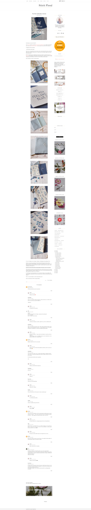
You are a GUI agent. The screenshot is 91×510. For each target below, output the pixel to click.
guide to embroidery (59, 93)
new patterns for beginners (40, 44)
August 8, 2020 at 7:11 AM (30, 401)
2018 (55, 270)
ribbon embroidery (57, 240)
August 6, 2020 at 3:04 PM (30, 287)
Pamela (29, 411)
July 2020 (57, 262)
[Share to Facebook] (47, 280)
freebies (59, 91)
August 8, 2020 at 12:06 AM (30, 369)
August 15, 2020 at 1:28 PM (30, 437)
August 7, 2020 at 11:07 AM (30, 352)
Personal (56, 230)
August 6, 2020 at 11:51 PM (30, 325)
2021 (55, 250)
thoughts (56, 243)
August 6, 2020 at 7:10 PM (32, 293)
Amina (30, 292)
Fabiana (29, 436)
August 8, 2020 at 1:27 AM (32, 320)
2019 (56, 269)
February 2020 (58, 267)
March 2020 (57, 266)
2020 (56, 251)
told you (29, 44)
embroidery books (60, 230)
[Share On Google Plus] (51, 280)
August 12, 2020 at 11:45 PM (32, 432)
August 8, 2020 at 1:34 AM (32, 364)
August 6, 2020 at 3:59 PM (30, 298)
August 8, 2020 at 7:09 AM (30, 390)
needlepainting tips (57, 237)
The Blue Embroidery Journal (60, 261)
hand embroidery (57, 234)
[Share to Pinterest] (50, 280)
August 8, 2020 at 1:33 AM (32, 346)
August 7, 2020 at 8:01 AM (30, 340)
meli (28, 448)
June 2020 (57, 263)
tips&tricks (60, 243)
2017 (55, 271)
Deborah (29, 339)
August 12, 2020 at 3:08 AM (30, 424)
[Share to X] (49, 280)
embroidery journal (34, 45)
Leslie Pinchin (30, 286)
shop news (59, 96)
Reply (51, 290)
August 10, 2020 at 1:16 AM (32, 396)
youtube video (57, 246)
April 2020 (57, 265)
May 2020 (57, 264)
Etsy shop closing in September (60, 258)
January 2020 (58, 268)
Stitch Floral (45, 5)
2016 (55, 272)
